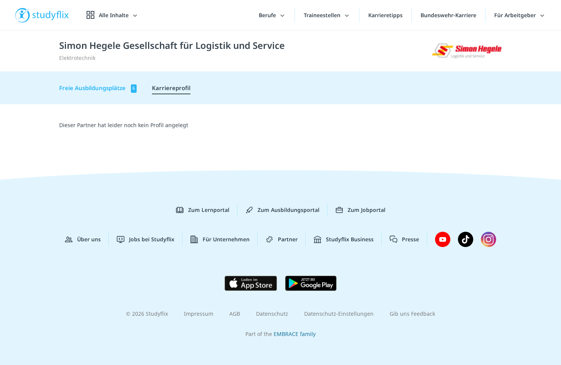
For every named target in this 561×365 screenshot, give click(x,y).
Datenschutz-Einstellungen (339, 313)
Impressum (198, 313)
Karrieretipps (385, 15)
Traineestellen (323, 15)
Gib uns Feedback (412, 313)
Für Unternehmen (226, 239)
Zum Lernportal (208, 209)
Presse (410, 239)
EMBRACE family (295, 334)
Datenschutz (272, 313)
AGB (234, 313)
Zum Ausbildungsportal (288, 209)
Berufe (268, 15)
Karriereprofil (171, 88)
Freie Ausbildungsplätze (97, 88)
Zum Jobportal (366, 209)
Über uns (89, 239)
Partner (288, 239)
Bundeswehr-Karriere (448, 15)
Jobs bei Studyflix (151, 239)
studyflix (50, 15)
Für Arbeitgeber (515, 15)
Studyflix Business (350, 239)
